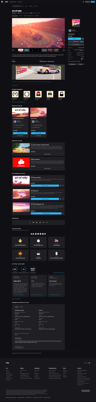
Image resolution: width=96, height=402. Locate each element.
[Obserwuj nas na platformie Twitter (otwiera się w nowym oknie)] (30, 222)
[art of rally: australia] (21, 180)
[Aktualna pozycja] (20, 50)
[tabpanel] (38, 319)
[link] (47, 154)
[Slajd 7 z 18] (56, 50)
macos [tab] (21, 306)
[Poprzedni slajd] (13, 50)
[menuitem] (26, 6)
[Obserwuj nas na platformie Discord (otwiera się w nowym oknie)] (36, 222)
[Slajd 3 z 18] (32, 50)
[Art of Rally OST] (21, 194)
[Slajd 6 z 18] (50, 50)
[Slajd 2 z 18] (26, 50)
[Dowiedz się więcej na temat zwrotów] (83, 50)
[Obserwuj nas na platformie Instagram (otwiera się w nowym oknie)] (47, 222)
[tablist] (38, 307)
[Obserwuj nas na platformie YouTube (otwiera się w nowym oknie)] (33, 222)
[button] (38, 85)
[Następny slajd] (64, 50)
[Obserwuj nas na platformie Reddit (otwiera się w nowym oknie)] (40, 222)
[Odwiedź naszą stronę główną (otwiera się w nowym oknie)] (43, 222)
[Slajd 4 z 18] (38, 50)
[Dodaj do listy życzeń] (63, 186)
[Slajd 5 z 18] (44, 50)
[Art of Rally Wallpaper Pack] (21, 207)
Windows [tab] (17, 306)
